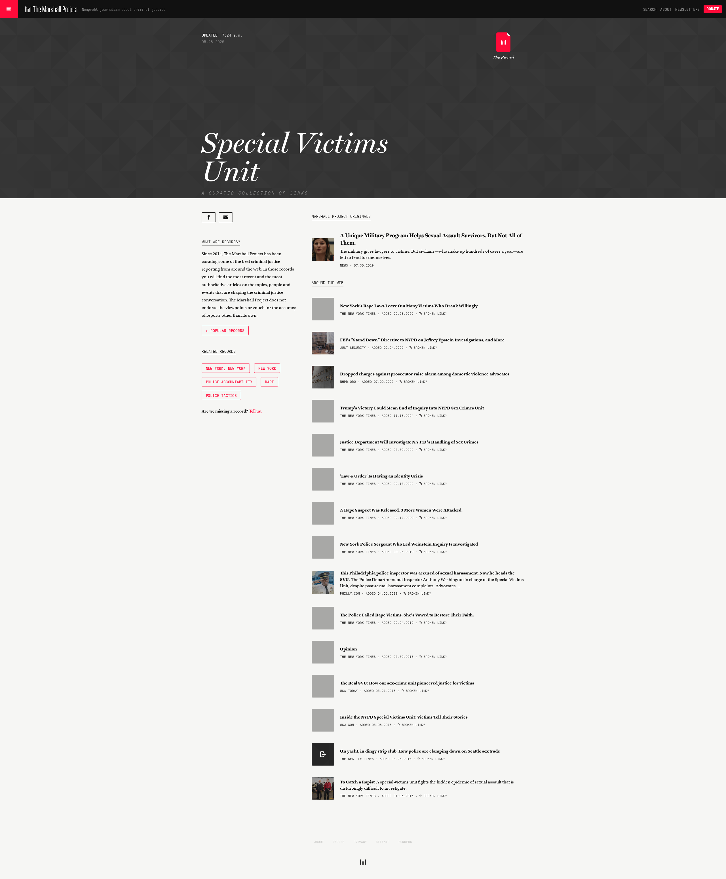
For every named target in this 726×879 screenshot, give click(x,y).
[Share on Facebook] (209, 217)
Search (650, 9)
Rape (269, 381)
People (338, 841)
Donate (712, 9)
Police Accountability (229, 381)
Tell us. (255, 411)
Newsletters (687, 9)
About (665, 9)
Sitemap (382, 841)
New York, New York (226, 368)
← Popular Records (225, 330)
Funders (405, 841)
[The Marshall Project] (50, 9)
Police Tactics (221, 395)
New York (267, 368)
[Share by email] (226, 217)
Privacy (360, 841)
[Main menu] (9, 9)
